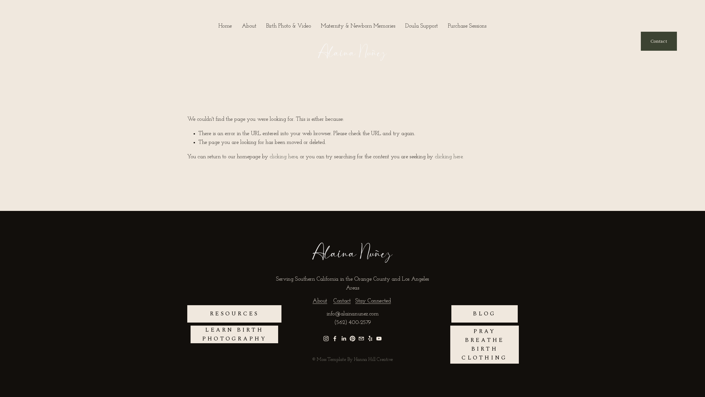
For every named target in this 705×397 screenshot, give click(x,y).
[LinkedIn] (343, 338)
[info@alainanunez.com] (361, 338)
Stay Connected (373, 301)
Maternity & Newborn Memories (358, 26)
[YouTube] (379, 338)
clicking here (283, 157)
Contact (658, 41)
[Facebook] (335, 338)
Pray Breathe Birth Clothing (484, 344)
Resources (234, 313)
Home (225, 26)
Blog (484, 313)
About (249, 26)
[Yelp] (370, 338)
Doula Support (421, 26)
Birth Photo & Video (288, 26)
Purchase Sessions (467, 26)
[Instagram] (326, 338)
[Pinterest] (352, 338)
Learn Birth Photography (234, 334)
